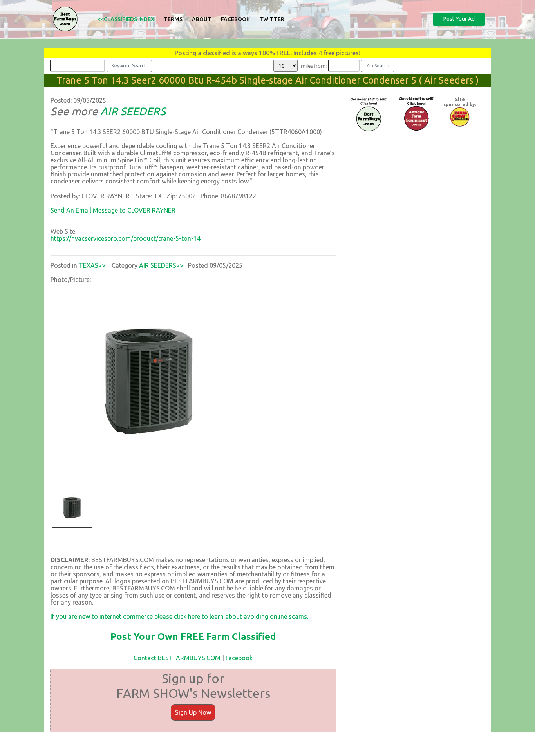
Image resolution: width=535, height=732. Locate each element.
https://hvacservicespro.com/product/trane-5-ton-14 (126, 238)
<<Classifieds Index (126, 19)
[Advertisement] (412, 201)
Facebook (235, 19)
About (201, 19)
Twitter (271, 19)
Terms (173, 19)
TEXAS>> (92, 265)
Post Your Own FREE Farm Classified (193, 636)
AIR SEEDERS (133, 111)
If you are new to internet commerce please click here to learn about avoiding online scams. (179, 616)
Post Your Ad (459, 19)
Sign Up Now (193, 712)
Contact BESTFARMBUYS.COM (177, 657)
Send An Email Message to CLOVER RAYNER (113, 210)
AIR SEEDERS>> (161, 265)
